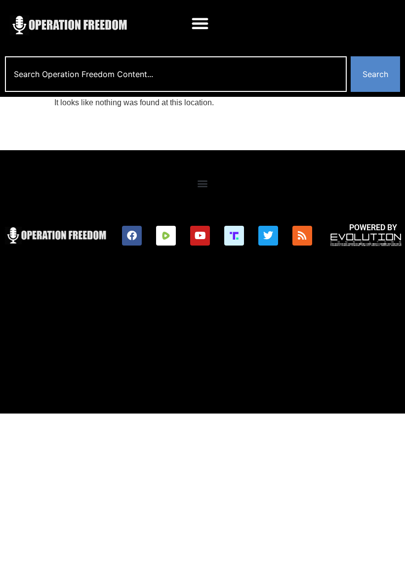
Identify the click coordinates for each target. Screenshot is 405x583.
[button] (200, 23)
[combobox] (176, 74)
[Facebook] (132, 236)
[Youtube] (200, 236)
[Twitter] (268, 236)
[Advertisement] (202, 339)
